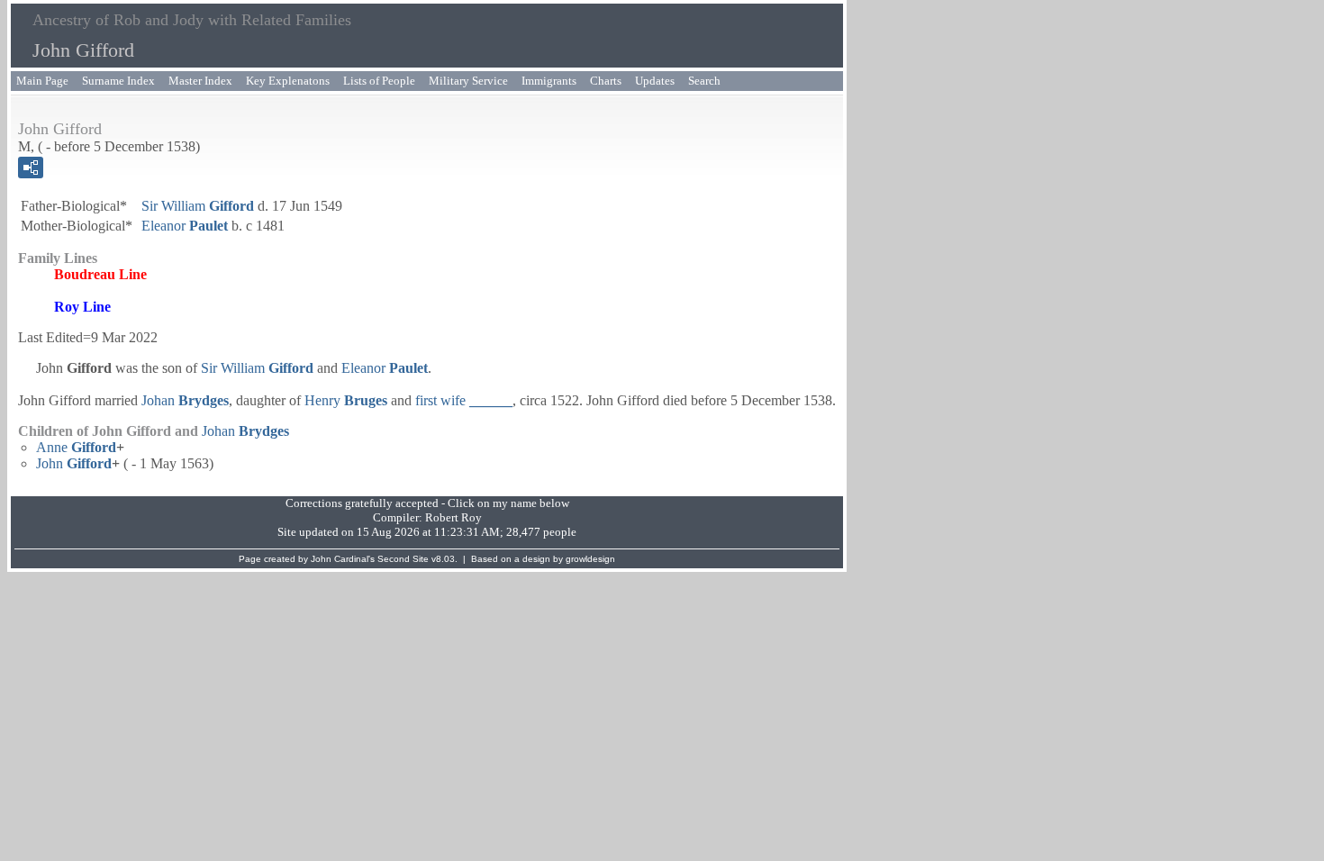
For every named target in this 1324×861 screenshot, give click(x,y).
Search (704, 80)
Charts (605, 80)
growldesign (590, 559)
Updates (655, 80)
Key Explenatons (288, 80)
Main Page (42, 80)
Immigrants (548, 80)
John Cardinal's (343, 559)
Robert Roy (453, 517)
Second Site (403, 559)
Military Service (468, 80)
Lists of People (379, 80)
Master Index (200, 80)
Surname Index (118, 80)
